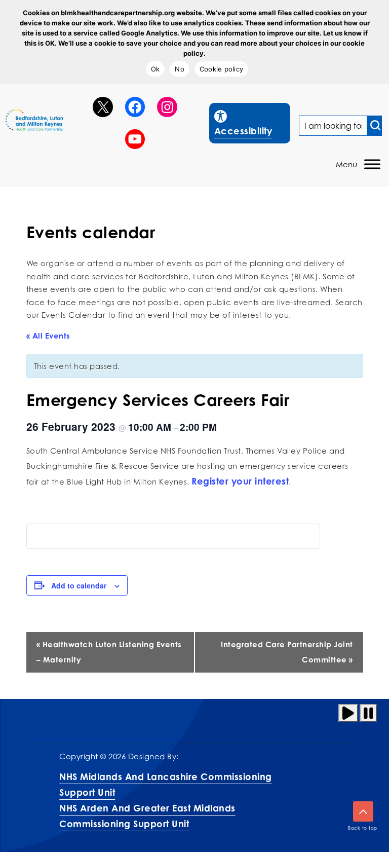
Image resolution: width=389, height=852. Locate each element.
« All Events (48, 336)
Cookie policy (221, 69)
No (179, 69)
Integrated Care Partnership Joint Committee (287, 652)
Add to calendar (78, 585)
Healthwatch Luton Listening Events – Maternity (109, 652)
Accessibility (252, 122)
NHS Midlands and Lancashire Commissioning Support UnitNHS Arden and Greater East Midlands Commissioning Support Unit (165, 800)
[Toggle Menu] (372, 164)
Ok (155, 69)
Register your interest (240, 481)
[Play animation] (348, 713)
